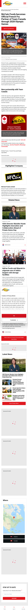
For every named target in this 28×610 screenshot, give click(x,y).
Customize (13, 320)
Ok (14, 315)
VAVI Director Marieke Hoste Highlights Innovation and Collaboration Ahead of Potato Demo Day (12, 376)
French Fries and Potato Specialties (11, 151)
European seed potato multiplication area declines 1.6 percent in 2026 (19, 398)
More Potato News (14, 403)
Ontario (16, 537)
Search (14, 609)
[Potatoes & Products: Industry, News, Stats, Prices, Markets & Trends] (8, 3)
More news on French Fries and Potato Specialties (14, 338)
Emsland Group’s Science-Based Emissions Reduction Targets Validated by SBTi (18, 382)
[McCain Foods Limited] (14, 183)
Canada (16, 541)
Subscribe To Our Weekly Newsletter (12, 590)
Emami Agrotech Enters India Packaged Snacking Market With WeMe (19, 390)
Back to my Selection (9, 28)
